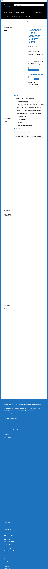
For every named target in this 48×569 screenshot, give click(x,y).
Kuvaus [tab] (18, 90)
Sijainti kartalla (7, 553)
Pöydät (19, 21)
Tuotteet (10, 12)
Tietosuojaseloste (7, 568)
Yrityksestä (6, 16)
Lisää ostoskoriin (33, 70)
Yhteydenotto (14, 16)
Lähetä (36, 79)
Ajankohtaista (16, 12)
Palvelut (23, 12)
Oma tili (20, 16)
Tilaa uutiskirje (29, 16)
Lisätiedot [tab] (19, 92)
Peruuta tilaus (6, 561)
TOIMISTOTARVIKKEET (12, 21)
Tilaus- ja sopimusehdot (9, 556)
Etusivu (5, 12)
